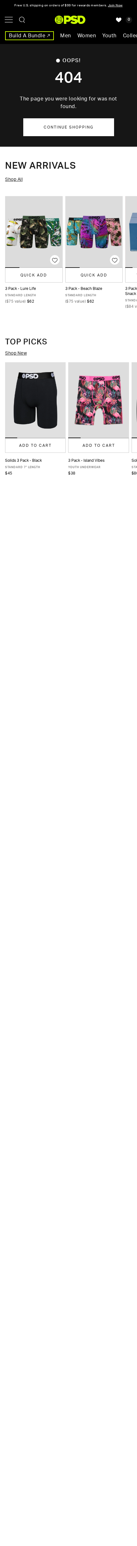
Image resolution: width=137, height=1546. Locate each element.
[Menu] (9, 20)
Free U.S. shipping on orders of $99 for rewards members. (68, 5)
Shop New (16, 353)
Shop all (14, 179)
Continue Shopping (69, 127)
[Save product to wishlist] (55, 260)
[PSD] (70, 20)
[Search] (22, 20)
